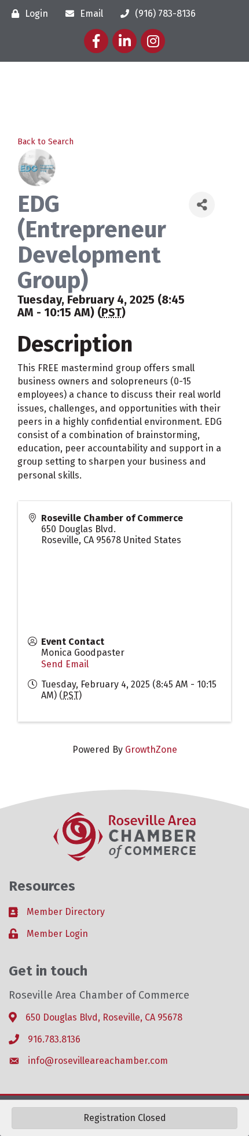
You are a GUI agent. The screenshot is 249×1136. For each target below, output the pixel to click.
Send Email (65, 664)
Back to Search (45, 142)
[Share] (202, 205)
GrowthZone (151, 749)
